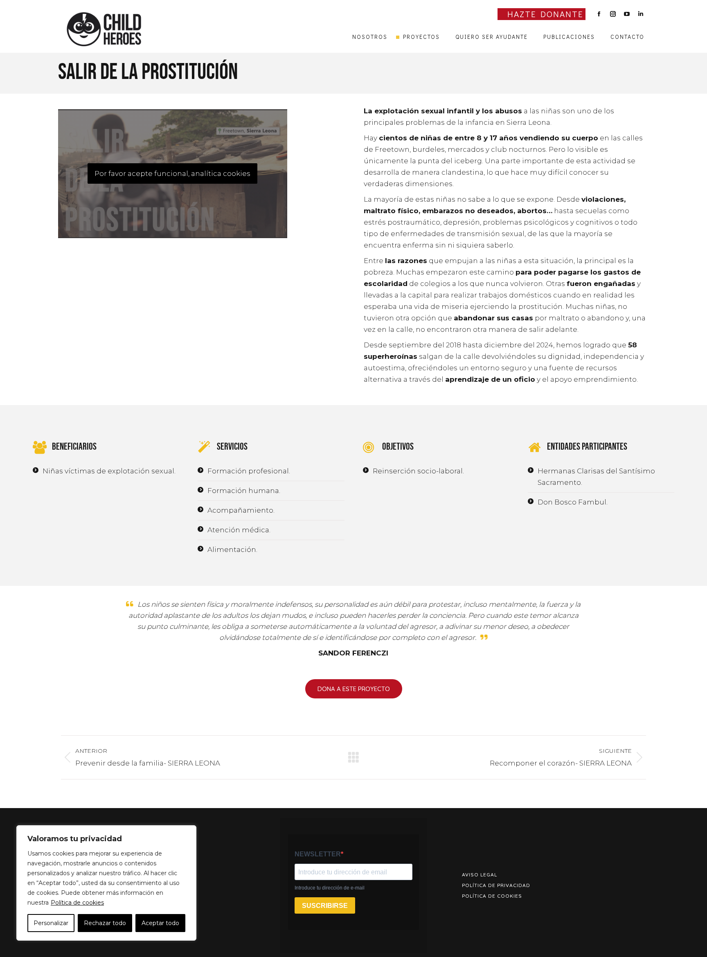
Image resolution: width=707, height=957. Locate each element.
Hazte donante (545, 14)
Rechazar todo (105, 923)
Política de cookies (77, 902)
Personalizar (51, 923)
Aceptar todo (160, 923)
